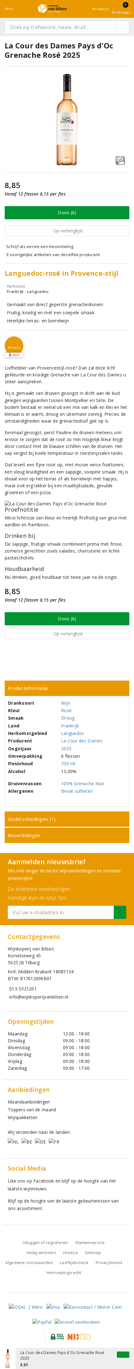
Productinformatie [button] (28, 688)
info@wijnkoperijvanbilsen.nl (38, 997)
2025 (66, 748)
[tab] (67, 688)
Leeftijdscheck (74, 1262)
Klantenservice (90, 1242)
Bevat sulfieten (77, 791)
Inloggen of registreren (45, 1242)
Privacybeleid (109, 1262)
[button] (14, 345)
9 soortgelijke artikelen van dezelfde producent (53, 254)
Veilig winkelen (41, 1252)
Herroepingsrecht (63, 1272)
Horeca (70, 1252)
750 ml (68, 763)
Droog (67, 718)
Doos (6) (67, 213)
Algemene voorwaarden (29, 1262)
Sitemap (93, 1252)
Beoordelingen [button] (24, 835)
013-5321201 (23, 989)
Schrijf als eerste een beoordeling (39, 246)
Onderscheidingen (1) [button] (31, 819)
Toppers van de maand (32, 1110)
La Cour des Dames (82, 741)
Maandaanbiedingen (29, 1102)
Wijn (65, 703)
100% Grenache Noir (82, 783)
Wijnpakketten (22, 1117)
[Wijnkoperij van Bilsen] (52, 9)
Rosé (66, 710)
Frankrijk (70, 726)
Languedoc (72, 733)
